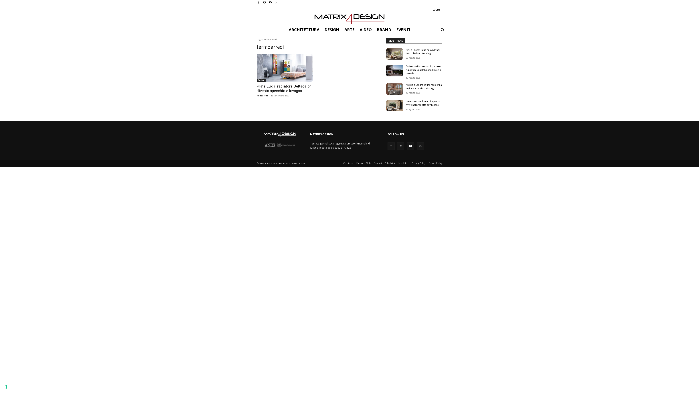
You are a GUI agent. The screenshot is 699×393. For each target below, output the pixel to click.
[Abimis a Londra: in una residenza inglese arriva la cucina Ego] (394, 89)
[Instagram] (264, 3)
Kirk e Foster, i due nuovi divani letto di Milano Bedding (423, 51)
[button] (442, 29)
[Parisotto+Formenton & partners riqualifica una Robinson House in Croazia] (394, 70)
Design (261, 80)
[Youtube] (270, 3)
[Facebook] (259, 3)
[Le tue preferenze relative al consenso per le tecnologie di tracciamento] (6, 386)
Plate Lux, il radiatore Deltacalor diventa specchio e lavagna (284, 88)
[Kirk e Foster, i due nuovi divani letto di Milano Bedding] (394, 54)
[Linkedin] (420, 146)
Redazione (262, 95)
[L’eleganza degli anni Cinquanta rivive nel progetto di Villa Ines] (394, 106)
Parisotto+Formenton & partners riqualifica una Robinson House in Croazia (423, 70)
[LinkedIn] (276, 3)
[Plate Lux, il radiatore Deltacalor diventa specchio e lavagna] (285, 68)
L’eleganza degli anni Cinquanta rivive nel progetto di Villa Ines (423, 103)
